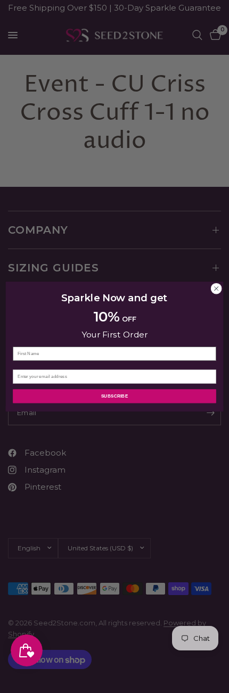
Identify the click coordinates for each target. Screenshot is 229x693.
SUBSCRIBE (114, 396)
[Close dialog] (216, 288)
